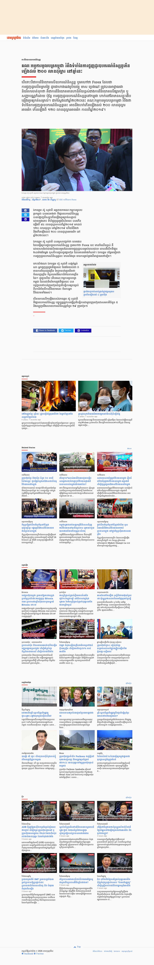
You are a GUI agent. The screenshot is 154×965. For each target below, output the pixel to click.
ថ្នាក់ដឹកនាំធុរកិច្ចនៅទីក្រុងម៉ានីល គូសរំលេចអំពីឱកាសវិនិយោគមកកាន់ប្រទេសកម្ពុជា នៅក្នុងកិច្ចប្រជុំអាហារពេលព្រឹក (114, 529)
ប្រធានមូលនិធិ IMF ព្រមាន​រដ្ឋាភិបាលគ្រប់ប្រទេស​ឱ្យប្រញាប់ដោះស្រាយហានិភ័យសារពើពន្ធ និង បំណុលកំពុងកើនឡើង (38, 884)
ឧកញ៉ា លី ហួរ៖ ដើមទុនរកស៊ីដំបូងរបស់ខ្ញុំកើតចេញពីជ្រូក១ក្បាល (39, 758)
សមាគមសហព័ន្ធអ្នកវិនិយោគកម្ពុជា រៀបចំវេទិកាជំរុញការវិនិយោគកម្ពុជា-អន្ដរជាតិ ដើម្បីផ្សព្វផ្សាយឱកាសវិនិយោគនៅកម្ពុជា (114, 481)
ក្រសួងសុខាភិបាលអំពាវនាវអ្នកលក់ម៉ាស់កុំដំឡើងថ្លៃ (99, 414)
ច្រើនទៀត (129, 683)
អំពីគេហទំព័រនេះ (97, 951)
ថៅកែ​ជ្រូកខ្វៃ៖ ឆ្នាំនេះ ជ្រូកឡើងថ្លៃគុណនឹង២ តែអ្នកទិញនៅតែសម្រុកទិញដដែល (47, 415)
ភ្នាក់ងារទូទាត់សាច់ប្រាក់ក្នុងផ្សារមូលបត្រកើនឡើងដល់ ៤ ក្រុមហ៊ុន (98, 293)
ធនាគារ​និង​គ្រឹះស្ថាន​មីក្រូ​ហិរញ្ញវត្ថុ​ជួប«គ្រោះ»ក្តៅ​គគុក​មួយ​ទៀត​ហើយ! (36, 714)
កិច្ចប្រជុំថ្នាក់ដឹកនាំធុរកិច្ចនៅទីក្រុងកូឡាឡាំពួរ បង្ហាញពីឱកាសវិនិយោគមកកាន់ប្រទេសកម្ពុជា (38, 528)
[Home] (13, 38)
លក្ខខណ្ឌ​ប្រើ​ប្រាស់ (127, 951)
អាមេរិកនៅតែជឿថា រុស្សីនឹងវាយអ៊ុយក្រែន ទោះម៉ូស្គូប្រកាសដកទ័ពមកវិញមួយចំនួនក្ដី (114, 597)
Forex (74, 200)
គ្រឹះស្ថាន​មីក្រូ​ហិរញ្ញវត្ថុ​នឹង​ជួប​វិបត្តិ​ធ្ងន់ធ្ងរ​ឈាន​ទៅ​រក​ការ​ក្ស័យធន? (113, 714)
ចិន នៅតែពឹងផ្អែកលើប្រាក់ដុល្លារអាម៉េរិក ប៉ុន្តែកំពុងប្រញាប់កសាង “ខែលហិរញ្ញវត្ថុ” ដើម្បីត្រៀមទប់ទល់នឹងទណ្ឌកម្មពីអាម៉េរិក (114, 882)
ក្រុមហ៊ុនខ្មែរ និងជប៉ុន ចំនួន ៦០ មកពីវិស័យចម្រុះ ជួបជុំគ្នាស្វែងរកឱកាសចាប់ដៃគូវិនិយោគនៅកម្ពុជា (39, 481)
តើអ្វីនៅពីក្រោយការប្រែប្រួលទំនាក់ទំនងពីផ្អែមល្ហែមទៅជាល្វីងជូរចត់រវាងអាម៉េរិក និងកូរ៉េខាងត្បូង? (114, 830)
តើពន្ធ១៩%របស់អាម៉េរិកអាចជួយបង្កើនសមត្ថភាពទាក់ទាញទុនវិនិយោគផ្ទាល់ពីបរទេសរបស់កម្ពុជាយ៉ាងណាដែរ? (75, 481)
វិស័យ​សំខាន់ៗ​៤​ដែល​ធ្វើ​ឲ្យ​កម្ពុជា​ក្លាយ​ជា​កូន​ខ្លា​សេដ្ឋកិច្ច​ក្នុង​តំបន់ (113, 758)
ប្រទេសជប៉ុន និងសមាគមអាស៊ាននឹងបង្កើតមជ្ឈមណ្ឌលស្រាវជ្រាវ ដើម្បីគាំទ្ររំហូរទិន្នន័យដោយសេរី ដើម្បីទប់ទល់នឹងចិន (39, 648)
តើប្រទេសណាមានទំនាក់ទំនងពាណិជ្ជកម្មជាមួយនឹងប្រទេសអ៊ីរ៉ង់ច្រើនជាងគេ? (76, 880)
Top (78, 946)
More (129, 449)
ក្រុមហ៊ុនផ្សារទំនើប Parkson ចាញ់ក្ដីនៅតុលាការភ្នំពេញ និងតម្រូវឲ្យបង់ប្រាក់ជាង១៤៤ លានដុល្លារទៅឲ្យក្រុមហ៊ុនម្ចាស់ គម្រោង (76, 761)
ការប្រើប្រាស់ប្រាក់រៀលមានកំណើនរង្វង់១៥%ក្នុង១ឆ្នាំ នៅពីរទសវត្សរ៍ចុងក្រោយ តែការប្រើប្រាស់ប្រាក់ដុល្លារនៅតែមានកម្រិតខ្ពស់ (75, 600)
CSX (61, 200)
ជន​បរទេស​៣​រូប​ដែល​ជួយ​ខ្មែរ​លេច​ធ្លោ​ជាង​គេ (76, 714)
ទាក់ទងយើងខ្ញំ (108, 951)
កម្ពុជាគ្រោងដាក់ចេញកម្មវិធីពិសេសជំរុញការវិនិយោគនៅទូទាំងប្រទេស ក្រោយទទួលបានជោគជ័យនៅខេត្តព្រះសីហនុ (76, 528)
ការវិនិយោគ (67, 200)
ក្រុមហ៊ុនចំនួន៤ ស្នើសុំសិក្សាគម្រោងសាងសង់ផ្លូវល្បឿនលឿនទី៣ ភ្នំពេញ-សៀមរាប (112, 648)
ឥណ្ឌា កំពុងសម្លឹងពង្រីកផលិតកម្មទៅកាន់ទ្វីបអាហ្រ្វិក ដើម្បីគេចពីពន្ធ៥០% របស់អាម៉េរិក (76, 648)
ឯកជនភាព (117, 951)
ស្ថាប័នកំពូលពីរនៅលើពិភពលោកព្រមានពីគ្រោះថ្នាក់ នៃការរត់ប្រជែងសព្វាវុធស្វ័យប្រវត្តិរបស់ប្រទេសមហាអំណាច (76, 830)
